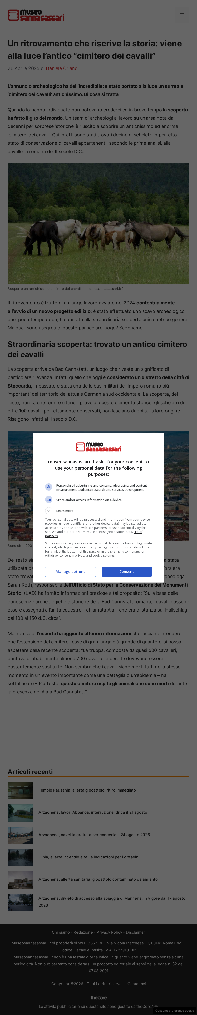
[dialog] (98, 508)
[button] (98, 510)
